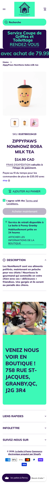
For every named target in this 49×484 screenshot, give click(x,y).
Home (6, 62)
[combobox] (24, 22)
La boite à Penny (23, 451)
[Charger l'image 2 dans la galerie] (24, 122)
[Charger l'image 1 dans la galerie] (14, 122)
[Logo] (24, 9)
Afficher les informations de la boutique (21, 240)
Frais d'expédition (18, 164)
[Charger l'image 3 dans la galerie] (34, 122)
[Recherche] (5, 22)
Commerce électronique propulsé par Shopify (25, 452)
